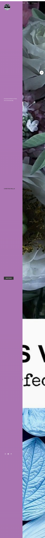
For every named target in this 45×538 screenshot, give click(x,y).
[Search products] (42, 73)
